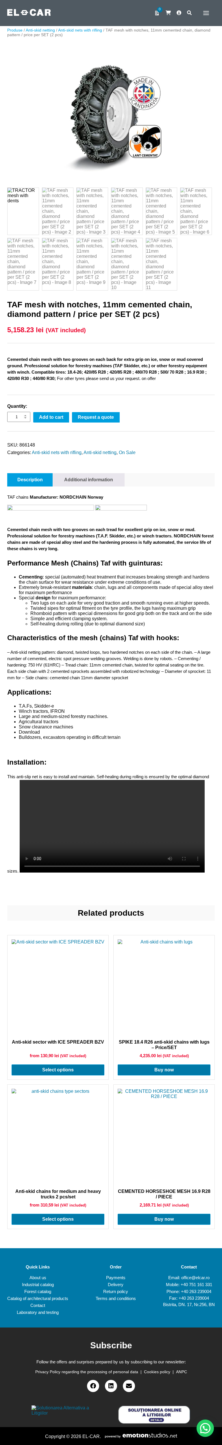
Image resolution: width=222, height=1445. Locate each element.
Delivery (115, 1284)
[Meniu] (205, 13)
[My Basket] (168, 12)
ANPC (181, 1371)
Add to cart (51, 417)
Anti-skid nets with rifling (80, 30)
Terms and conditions (116, 1298)
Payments (115, 1277)
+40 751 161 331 (196, 1284)
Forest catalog (37, 1291)
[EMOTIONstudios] (141, 1436)
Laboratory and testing (38, 1312)
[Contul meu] (179, 13)
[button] (205, 1428)
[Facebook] (93, 1386)
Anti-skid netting (40, 30)
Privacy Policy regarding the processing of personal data (86, 1371)
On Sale (127, 452)
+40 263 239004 (196, 1291)
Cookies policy (157, 1371)
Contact (37, 1305)
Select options (58, 1069)
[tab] (30, 479)
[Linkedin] (111, 1386)
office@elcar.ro (195, 1277)
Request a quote (96, 417)
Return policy (115, 1291)
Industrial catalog (38, 1284)
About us (37, 1277)
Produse (15, 30)
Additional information (88, 479)
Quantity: (17, 406)
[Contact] (129, 1386)
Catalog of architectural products (37, 1298)
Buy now (164, 1069)
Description (30, 479)
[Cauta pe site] (189, 13)
